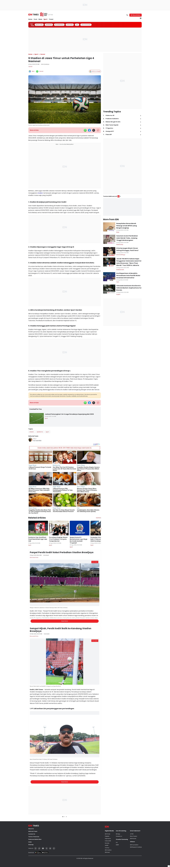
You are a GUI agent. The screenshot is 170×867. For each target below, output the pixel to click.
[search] (127, 15)
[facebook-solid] (89, 130)
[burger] (141, 18)
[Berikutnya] (101, 529)
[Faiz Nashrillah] (30, 440)
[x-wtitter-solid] (93, 130)
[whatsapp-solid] (85, 130)
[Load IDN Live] (122, 207)
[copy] (98, 130)
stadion (40, 193)
